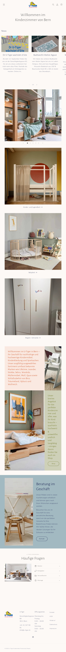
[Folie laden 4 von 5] (35, 143)
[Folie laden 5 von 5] (38, 143)
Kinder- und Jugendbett (31, 207)
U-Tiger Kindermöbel (14, 648)
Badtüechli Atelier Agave (45, 55)
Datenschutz (53, 624)
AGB (51, 616)
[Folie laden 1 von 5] (27, 143)
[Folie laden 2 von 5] (30, 143)
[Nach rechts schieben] (37, 84)
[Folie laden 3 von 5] (33, 143)
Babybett (32, 272)
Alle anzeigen (60, 31)
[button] (4, 5)
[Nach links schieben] (29, 84)
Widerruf (52, 620)
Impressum (53, 628)
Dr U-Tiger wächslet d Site (15, 55)
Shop (53, 464)
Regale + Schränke (31, 338)
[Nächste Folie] (43, 143)
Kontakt (42, 539)
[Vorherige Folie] (23, 143)
